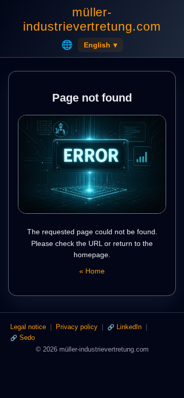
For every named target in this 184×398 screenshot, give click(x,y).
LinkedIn (129, 327)
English (100, 45)
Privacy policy (77, 327)
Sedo (27, 337)
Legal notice (28, 327)
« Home (92, 271)
